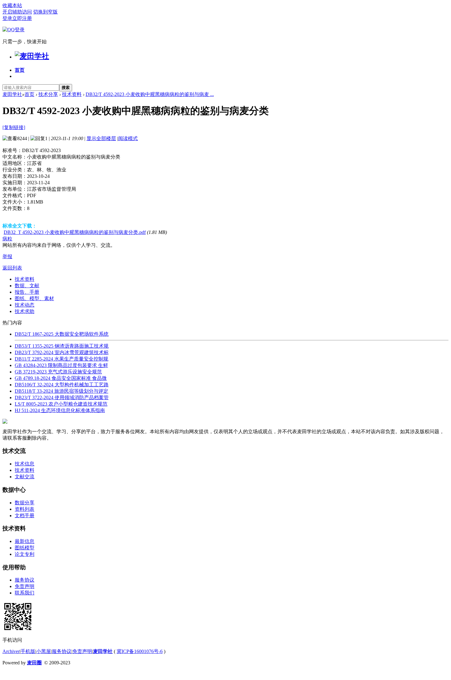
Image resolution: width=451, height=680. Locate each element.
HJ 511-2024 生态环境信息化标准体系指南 (60, 410)
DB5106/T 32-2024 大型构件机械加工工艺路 (62, 384)
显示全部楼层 (101, 138)
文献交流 (24, 476)
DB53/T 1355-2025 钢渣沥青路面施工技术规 (62, 346)
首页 (20, 70)
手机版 (28, 651)
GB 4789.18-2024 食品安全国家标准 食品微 (61, 378)
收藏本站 (12, 5)
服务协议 (24, 580)
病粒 (7, 238)
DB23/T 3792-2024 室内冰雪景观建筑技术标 (62, 352)
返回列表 (12, 267)
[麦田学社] (32, 56)
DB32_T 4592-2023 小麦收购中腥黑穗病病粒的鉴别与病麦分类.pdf (75, 232)
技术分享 (48, 94)
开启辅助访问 (17, 11)
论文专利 (24, 554)
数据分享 (24, 502)
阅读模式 (128, 138)
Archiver (11, 651)
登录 (7, 18)
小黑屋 (43, 651)
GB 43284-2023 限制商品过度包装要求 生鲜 (61, 365)
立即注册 (22, 18)
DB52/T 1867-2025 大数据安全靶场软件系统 (62, 334)
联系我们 (24, 592)
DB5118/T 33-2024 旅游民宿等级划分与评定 (61, 391)
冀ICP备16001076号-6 (140, 651)
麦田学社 (12, 94)
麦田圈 (34, 662)
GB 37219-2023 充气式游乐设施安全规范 (58, 371)
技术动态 (24, 305)
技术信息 (24, 463)
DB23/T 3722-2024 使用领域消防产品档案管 (62, 397)
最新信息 (24, 541)
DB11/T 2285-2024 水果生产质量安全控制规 (61, 358)
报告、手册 (27, 292)
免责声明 (24, 586)
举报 (7, 256)
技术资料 (72, 94)
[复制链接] (13, 127)
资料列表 (24, 509)
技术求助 (24, 311)
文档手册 (24, 515)
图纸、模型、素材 (34, 298)
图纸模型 (24, 547)
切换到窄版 (45, 11)
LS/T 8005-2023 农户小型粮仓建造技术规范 (61, 404)
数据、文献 (27, 285)
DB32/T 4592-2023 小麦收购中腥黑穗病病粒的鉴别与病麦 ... (150, 94)
